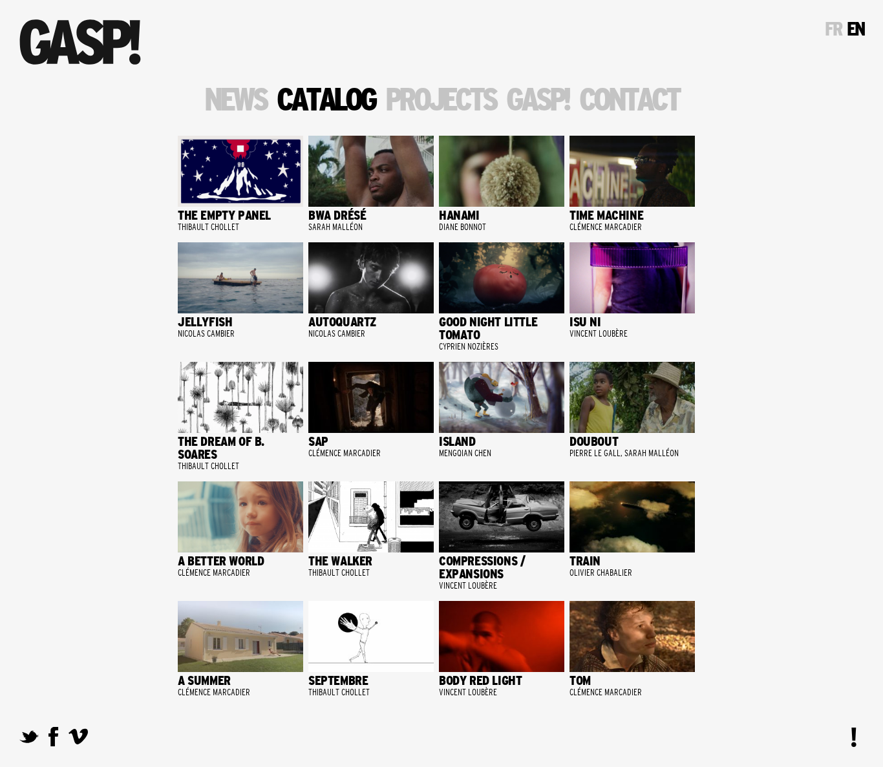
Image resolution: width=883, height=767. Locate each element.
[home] (80, 42)
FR (833, 29)
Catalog (326, 100)
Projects (440, 100)
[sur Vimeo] (78, 741)
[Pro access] (854, 737)
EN (855, 29)
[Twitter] (29, 741)
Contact (629, 100)
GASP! (537, 100)
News (235, 100)
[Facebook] (53, 741)
